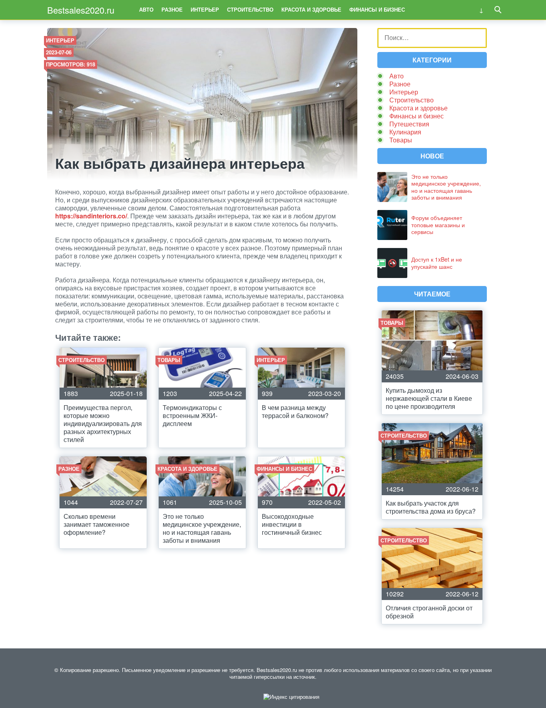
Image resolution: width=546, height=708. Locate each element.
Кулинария (405, 131)
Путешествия (409, 123)
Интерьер (205, 9)
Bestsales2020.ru (80, 10)
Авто (146, 9)
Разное (172, 9)
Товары (400, 139)
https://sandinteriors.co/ (91, 215)
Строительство (250, 9)
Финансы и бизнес (377, 9)
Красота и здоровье (311, 9)
